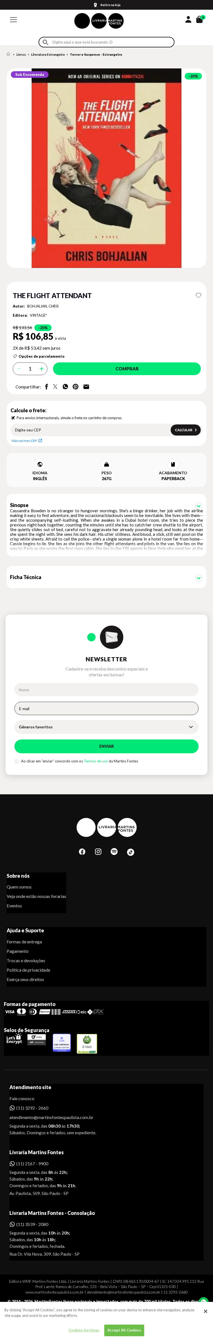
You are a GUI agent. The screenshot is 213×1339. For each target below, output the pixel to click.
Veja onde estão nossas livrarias (36, 896)
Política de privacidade (28, 969)
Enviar (106, 746)
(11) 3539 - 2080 (32, 1224)
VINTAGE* (38, 315)
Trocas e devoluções (26, 960)
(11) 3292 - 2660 (32, 1107)
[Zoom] (106, 168)
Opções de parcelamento (42, 356)
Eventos (14, 905)
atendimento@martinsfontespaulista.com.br (46, 1117)
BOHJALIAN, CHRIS (43, 306)
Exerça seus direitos (25, 979)
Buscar (45, 42)
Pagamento (18, 951)
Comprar (127, 368)
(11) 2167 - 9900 (32, 1163)
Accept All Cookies (124, 1330)
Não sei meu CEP (24, 441)
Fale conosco (21, 1098)
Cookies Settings (84, 1330)
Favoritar (198, 295)
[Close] (205, 1311)
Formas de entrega (24, 941)
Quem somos (19, 886)
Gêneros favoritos (36, 726)
